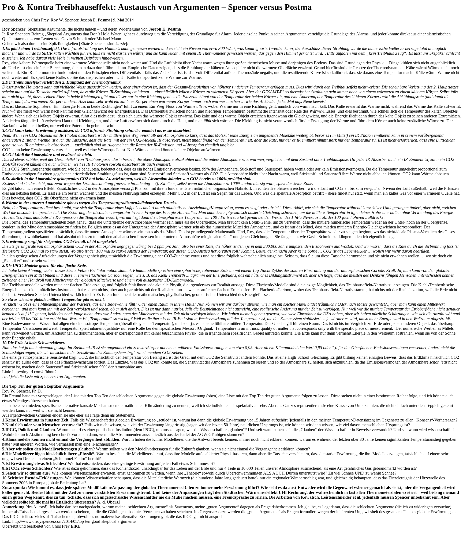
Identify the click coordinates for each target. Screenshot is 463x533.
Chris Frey (61, 526)
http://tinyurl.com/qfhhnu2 (34, 371)
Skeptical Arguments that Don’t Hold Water (84, 34)
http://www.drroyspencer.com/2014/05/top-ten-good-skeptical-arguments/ (74, 521)
